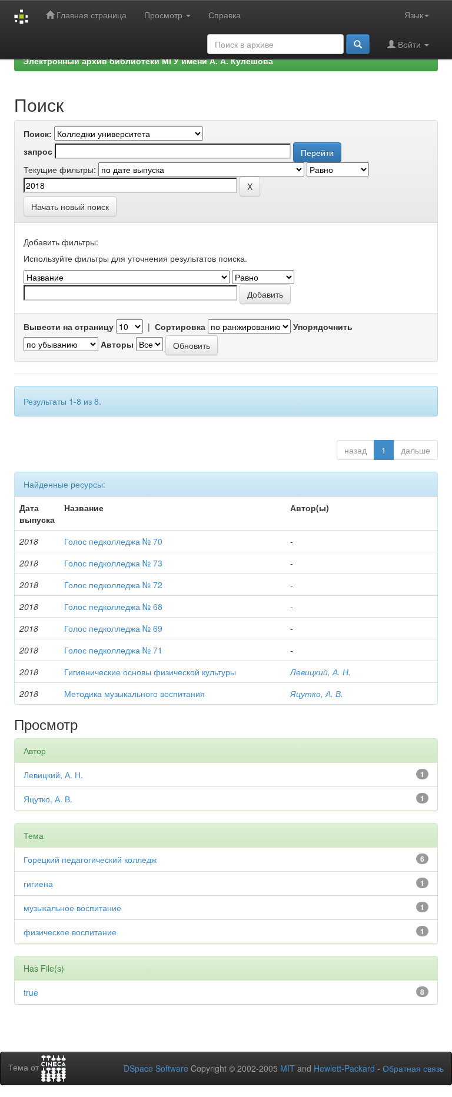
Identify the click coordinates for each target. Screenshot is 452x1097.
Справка (224, 15)
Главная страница (90, 15)
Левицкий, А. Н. (320, 672)
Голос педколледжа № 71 (113, 650)
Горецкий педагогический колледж (90, 859)
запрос (38, 151)
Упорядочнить (323, 326)
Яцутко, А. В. (316, 693)
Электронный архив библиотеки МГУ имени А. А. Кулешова (148, 60)
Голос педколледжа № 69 (113, 628)
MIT (287, 1068)
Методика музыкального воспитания (134, 693)
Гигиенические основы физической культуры (150, 672)
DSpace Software (156, 1068)
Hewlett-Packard (344, 1068)
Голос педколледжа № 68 (113, 606)
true (31, 992)
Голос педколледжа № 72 (113, 585)
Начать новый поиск (70, 206)
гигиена (38, 883)
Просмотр (164, 15)
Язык (413, 15)
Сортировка (180, 326)
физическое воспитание (70, 932)
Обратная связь (413, 1068)
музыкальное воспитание (72, 907)
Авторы (117, 344)
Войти (409, 44)
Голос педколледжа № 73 (113, 563)
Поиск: (38, 133)
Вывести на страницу (69, 326)
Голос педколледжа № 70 (113, 541)
